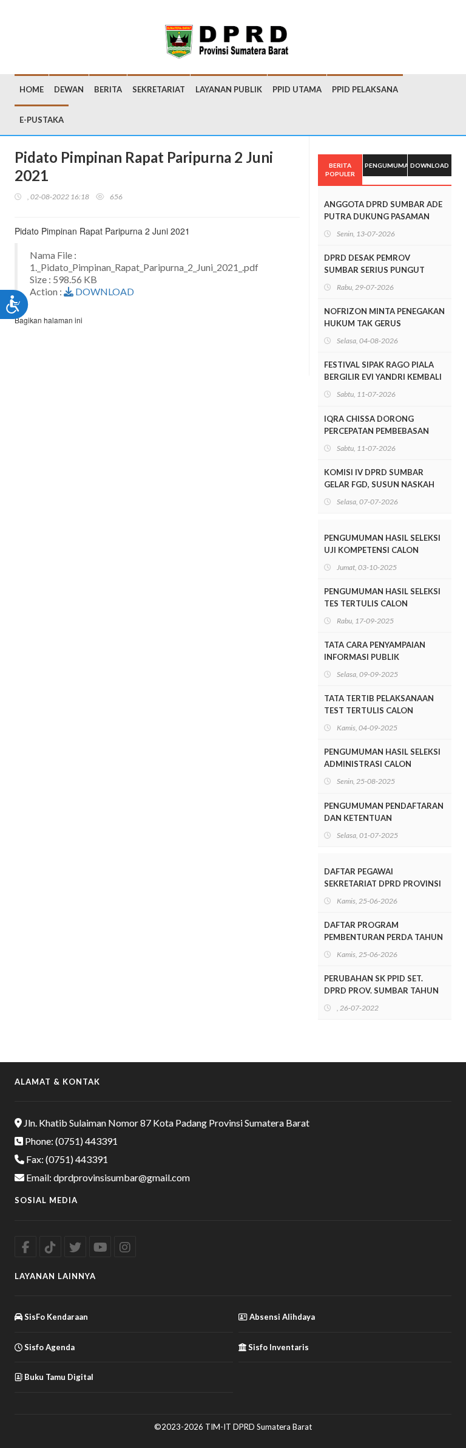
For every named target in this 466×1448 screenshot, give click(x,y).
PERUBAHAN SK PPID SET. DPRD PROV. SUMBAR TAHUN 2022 (381, 990)
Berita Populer (340, 169)
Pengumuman (386, 165)
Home (31, 89)
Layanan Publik (228, 89)
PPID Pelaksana (365, 89)
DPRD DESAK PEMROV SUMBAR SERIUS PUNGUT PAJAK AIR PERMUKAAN (374, 270)
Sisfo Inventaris (277, 1347)
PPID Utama (297, 89)
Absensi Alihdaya (281, 1317)
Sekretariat (158, 89)
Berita (108, 89)
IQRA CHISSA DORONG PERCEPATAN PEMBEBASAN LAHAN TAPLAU (376, 431)
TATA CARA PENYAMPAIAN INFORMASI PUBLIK (374, 651)
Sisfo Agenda (48, 1347)
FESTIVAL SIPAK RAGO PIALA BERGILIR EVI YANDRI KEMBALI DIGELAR (383, 377)
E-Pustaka (41, 120)
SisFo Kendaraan (55, 1317)
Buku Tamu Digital (57, 1377)
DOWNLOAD (103, 291)
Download (429, 165)
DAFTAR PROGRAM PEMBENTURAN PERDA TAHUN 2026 (383, 937)
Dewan (69, 89)
